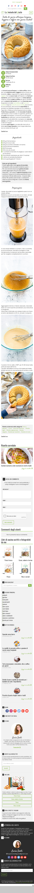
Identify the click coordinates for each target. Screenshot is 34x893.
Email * (4, 507)
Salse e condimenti (7, 616)
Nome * (4, 500)
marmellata (16, 103)
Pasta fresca (17, 796)
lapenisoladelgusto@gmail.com (18, 854)
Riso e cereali (17, 806)
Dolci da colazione (18, 428)
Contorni (4, 604)
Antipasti (4, 595)
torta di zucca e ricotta (18, 105)
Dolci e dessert (6, 613)
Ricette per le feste (7, 620)
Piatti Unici (5, 611)
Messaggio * (6, 489)
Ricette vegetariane (12, 430)
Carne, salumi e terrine (17, 799)
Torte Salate (5, 609)
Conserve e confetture (8, 618)
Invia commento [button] (8, 522)
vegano (3, 96)
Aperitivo (4, 597)
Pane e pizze (5, 606)
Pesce (17, 802)
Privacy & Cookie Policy (27, 882)
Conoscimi (16, 747)
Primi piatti (5, 600)
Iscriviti (6, 768)
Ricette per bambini (14, 432)
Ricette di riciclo (25, 432)
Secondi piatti (6, 602)
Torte (10, 428)
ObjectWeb (18, 882)
